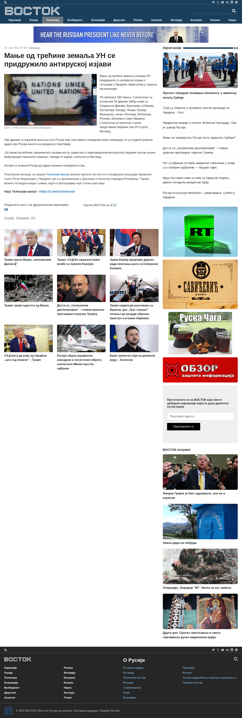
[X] (218, 2)
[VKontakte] (227, 2)
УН (33, 218)
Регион (138, 19)
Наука (232, 19)
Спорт (68, 697)
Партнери (188, 667)
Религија (128, 682)
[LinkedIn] (231, 2)
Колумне (196, 19)
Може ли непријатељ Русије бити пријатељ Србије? (199, 137)
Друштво (119, 19)
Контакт (187, 672)
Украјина (22, 218)
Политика (52, 19)
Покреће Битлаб (193, 682)
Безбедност (75, 19)
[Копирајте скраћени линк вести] (41, 209)
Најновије (15, 19)
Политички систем (134, 677)
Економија (98, 19)
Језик (126, 692)
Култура (69, 692)
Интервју (176, 19)
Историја (128, 672)
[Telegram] (236, 2)
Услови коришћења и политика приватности (209, 677)
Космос (215, 19)
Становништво (132, 687)
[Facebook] (213, 2)
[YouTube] (222, 2)
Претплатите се (183, 426)
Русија (34, 19)
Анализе (156, 19)
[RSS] (5, 2)
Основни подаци (133, 667)
